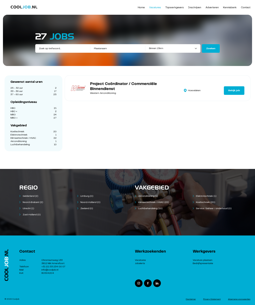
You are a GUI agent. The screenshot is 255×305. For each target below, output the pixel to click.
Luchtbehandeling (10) (150, 208)
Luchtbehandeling (33, 144)
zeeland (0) (86, 208)
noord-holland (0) (90, 202)
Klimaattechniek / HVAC (33, 138)
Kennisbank (230, 7)
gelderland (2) (30, 196)
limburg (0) (86, 196)
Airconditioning (33, 141)
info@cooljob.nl (49, 270)
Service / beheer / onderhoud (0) (214, 208)
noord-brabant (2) (33, 202)
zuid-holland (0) (32, 215)
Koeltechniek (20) (205, 202)
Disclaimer (191, 299)
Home (141, 7)
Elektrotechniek (33, 135)
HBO (33, 108)
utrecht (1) (28, 208)
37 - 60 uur (33, 94)
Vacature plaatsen (202, 260)
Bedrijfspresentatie (203, 263)
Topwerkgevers (174, 7)
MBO (33, 115)
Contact (245, 7)
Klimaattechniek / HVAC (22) (153, 202)
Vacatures (155, 7)
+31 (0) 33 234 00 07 (53, 267)
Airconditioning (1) (148, 196)
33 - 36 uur (33, 91)
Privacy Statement (212, 299)
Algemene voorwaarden (239, 299)
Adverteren (212, 7)
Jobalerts (140, 263)
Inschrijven (194, 7)
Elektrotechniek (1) (206, 196)
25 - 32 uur (33, 88)
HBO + (33, 111)
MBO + (33, 118)
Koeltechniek (33, 131)
